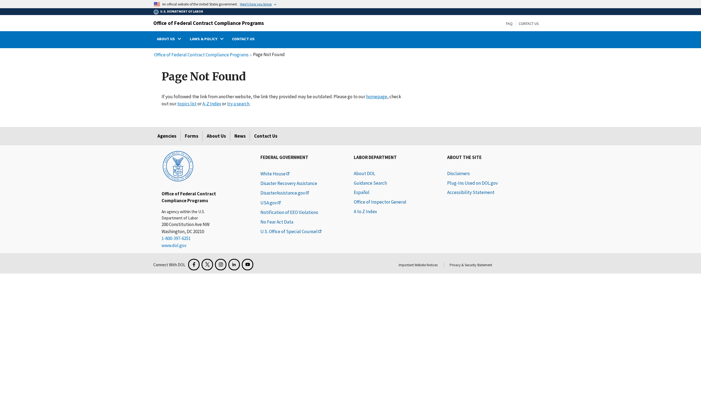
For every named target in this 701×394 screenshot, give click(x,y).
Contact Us (529, 23)
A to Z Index (365, 211)
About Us (216, 136)
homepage (376, 97)
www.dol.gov (174, 245)
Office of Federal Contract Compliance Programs (208, 23)
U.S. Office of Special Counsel (289, 231)
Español (361, 192)
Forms (191, 136)
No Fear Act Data (276, 222)
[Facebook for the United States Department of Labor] (194, 264)
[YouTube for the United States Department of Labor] (247, 264)
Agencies (166, 136)
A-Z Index (211, 104)
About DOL (364, 173)
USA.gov (268, 203)
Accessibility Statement (471, 192)
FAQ (509, 23)
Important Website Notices (418, 265)
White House (273, 174)
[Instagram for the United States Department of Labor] (220, 264)
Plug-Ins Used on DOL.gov (472, 183)
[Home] (178, 165)
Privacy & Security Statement (471, 265)
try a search (238, 104)
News (240, 136)
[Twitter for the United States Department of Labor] (207, 264)
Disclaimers (458, 173)
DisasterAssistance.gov (282, 193)
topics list (187, 104)
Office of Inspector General (380, 202)
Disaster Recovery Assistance (288, 183)
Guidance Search (370, 183)
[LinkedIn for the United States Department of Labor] (234, 264)
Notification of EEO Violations (289, 212)
